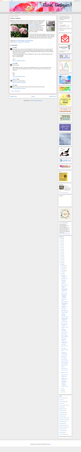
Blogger (48, 444)
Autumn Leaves (64, 365)
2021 (61, 246)
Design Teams (39, 12)
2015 (61, 255)
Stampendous (61, 423)
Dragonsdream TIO (64, 278)
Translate (67, 26)
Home (11, 12)
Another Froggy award (64, 377)
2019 (61, 249)
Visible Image (61, 432)
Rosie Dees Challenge (63, 384)
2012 (61, 259)
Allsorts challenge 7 (64, 284)
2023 (61, 243)
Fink (14, 85)
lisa (13, 47)
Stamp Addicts (61, 421)
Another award (63, 356)
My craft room (25, 12)
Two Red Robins (62, 430)
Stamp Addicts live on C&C (64, 325)
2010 (61, 262)
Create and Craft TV (62, 405)
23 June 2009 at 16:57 (19, 60)
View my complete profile (63, 192)
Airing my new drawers (63, 283)
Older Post (53, 96)
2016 (61, 253)
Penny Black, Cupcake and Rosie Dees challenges (64, 296)
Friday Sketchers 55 (64, 362)
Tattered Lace (61, 428)
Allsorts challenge (18, 41)
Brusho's (60, 403)
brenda (66, 186)
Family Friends (18, 12)
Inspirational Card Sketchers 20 (64, 342)
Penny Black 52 (64, 357)
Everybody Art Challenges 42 (64, 382)
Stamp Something (64, 331)
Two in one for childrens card (64, 353)
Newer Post (13, 96)
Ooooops (62, 366)
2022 (61, 244)
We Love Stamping (62, 434)
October (62, 268)
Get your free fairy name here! (64, 233)
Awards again (63, 344)
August (62, 271)
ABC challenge (63, 308)
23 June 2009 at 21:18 (19, 76)
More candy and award (64, 299)
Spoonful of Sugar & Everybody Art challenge (64, 319)
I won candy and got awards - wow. (64, 312)
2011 (61, 261)
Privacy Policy (46, 12)
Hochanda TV (61, 410)
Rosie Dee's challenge (63, 315)
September (63, 270)
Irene (14, 63)
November (63, 267)
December (63, 265)
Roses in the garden (64, 360)
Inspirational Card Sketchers (64, 307)
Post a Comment (16, 91)
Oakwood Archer (62, 414)
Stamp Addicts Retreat (63, 340)
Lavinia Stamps (62, 412)
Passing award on (64, 368)
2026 (61, 238)
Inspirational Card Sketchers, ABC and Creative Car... (64, 290)
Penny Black (61, 416)
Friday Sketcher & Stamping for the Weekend (64, 303)
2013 (61, 258)
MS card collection (64, 321)
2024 (61, 241)
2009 (61, 264)
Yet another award (64, 354)
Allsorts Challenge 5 (64, 336)
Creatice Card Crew (64, 316)
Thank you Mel (63, 333)
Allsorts (31, 24)
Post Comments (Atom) (36, 100)
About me (32, 12)
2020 (61, 247)
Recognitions (54, 12)
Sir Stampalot (26, 41)
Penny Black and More (63, 417)
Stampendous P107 (62, 425)
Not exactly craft (64, 323)
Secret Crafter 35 (64, 359)
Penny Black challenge (63, 280)
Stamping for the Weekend (64, 276)
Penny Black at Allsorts (63, 419)
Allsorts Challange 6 (64, 301)
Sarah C (15, 79)
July (62, 273)
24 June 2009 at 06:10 (19, 88)
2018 (61, 250)
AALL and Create (62, 397)
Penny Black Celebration (63, 330)
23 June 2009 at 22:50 (19, 82)
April (62, 390)
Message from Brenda (63, 287)
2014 (61, 256)
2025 (61, 240)
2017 (61, 252)
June (62, 274)
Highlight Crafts (62, 408)
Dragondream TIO (64, 310)
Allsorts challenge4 (64, 363)
